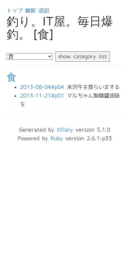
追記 (43, 10)
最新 (30, 10)
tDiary (65, 129)
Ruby (57, 138)
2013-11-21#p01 (43, 95)
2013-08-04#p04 (43, 87)
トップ (14, 10)
